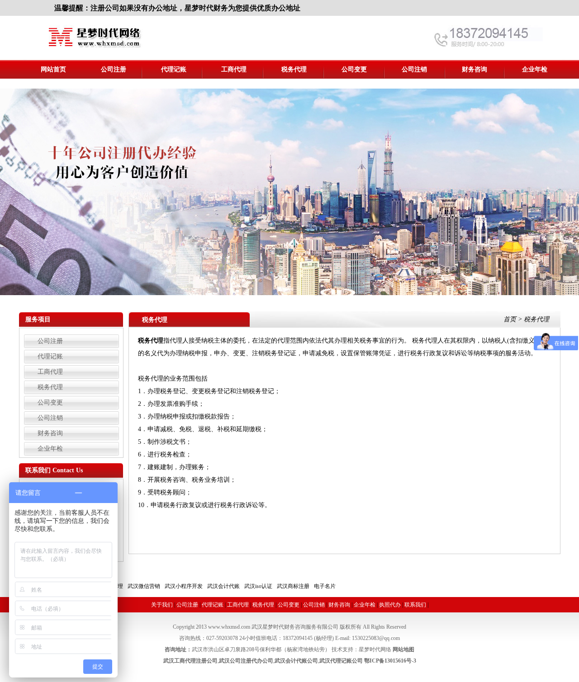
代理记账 (173, 69)
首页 (509, 319)
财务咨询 (474, 69)
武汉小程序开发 (184, 586)
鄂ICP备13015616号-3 (390, 661)
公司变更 (354, 69)
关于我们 (162, 605)
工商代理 (234, 69)
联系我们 (415, 605)
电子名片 (325, 586)
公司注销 (414, 69)
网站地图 (403, 649)
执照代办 (390, 605)
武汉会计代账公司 (296, 661)
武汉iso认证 (258, 586)
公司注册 (113, 69)
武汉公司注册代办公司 (246, 661)
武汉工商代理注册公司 (190, 661)
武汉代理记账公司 (341, 661)
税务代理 (294, 69)
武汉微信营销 (144, 586)
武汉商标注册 (293, 586)
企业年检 (534, 69)
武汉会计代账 (223, 586)
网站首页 (53, 69)
